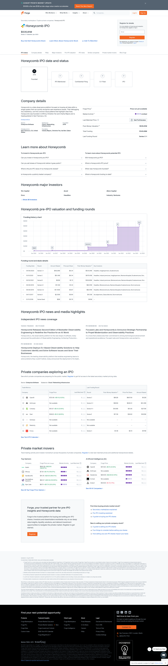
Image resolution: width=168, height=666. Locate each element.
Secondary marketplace (28, 20)
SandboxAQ (29, 476)
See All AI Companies (94, 488)
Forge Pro (24, 625)
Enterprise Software (27, 124)
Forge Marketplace (27, 621)
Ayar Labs (28, 484)
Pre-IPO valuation (70, 52)
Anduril (92, 483)
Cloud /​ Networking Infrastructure (48, 125)
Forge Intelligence (69, 628)
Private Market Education (46, 621)
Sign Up (143, 13)
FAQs (47, 52)
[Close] (165, 663)
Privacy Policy (100, 631)
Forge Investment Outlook (46, 628)
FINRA (28, 642)
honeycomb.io (25, 119)
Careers (83, 628)
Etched (92, 479)
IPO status (24, 52)
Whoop (27, 472)
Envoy (31, 431)
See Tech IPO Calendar (29, 437)
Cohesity (32, 408)
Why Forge (123, 52)
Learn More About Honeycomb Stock (63, 41)
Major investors (57, 52)
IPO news (82, 52)
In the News (84, 625)
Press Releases (86, 621)
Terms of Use (100, 628)
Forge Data (24, 628)
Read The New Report (84, 6)
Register (132, 37)
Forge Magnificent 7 (44, 635)
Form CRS (99, 625)
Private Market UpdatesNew (48, 625)
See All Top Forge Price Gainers (32, 490)
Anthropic (33, 403)
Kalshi (27, 467)
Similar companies (93, 52)
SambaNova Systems (29, 480)
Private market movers (109, 52)
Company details (36, 52)
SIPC (32, 642)
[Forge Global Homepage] (25, 13)
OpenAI (32, 397)
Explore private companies (45, 20)
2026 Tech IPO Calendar (45, 631)
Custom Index (25, 631)
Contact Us (126, 627)
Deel (31, 414)
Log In (135, 13)
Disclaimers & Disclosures (104, 621)
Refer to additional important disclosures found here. (35, 660)
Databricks (93, 475)
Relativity (32, 425)
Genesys (32, 420)
